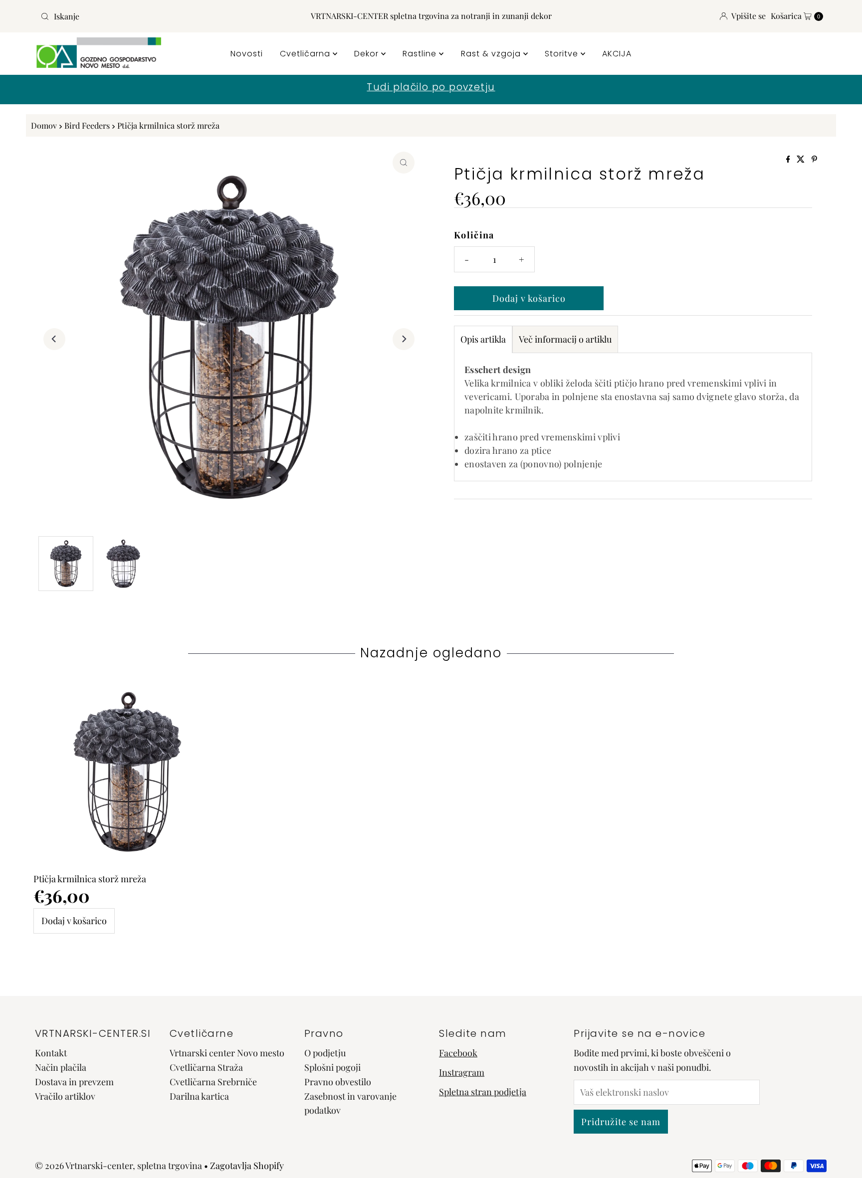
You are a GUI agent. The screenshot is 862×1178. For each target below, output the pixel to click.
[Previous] (54, 339)
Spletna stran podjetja (482, 1091)
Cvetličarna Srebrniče (213, 1081)
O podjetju (325, 1053)
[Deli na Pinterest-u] (814, 159)
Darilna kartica (199, 1096)
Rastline (421, 53)
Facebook (458, 1053)
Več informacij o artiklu (565, 339)
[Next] (404, 339)
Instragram (461, 1072)
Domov (44, 125)
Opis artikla (483, 339)
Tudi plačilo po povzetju (431, 87)
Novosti (246, 53)
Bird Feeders (87, 125)
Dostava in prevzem (74, 1081)
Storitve (563, 53)
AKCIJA (617, 53)
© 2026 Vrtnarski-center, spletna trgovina (118, 1166)
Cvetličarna (306, 53)
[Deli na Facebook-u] (789, 159)
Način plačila (60, 1067)
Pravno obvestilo (337, 1081)
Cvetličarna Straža (206, 1067)
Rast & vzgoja (492, 53)
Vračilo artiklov (65, 1096)
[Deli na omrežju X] (802, 159)
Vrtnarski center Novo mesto (227, 1053)
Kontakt (51, 1053)
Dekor (367, 53)
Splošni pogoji (332, 1067)
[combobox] (165, 16)
